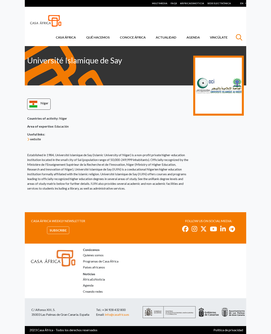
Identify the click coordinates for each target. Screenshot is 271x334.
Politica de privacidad (228, 330)
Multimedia (159, 3)
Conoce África (133, 37)
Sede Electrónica (219, 3)
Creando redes (93, 291)
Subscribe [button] (58, 230)
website (35, 139)
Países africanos (94, 267)
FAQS (174, 3)
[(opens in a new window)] (185, 229)
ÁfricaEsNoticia (94, 279)
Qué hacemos (98, 37)
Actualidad (166, 37)
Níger (44, 103)
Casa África (66, 37)
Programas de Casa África (100, 261)
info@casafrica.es (117, 314)
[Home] (47, 21)
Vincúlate (219, 37)
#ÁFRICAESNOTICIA (192, 3)
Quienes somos (93, 255)
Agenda (193, 37)
